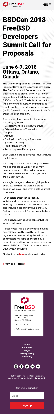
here (22, 254)
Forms (27, 344)
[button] (47, 4)
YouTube (38, 366)
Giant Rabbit (40, 378)
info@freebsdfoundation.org (27, 329)
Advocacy (27, 356)
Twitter (27, 366)
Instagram (16, 366)
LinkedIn (32, 366)
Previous (9, 264)
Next (21, 264)
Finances (27, 347)
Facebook (21, 366)
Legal (27, 350)
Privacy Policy (27, 353)
